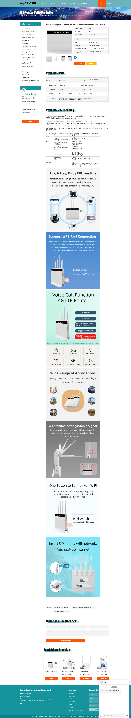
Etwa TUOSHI (54, 3)
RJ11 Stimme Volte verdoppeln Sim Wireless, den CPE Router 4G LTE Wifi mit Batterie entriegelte (103, 673)
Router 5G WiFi (25, 40)
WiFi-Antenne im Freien (28, 69)
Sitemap (71, 707)
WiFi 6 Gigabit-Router (27, 52)
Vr (90, 3)
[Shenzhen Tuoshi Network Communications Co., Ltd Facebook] (75, 57)
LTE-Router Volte (31, 15)
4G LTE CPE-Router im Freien (29, 46)
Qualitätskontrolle (73, 699)
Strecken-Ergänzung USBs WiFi (30, 49)
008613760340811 (27, 114)
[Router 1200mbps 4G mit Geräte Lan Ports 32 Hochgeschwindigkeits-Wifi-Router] (59, 40)
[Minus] (127, 682)
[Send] (127, 715)
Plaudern (102, 3)
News (70, 704)
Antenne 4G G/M (26, 77)
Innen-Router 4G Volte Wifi (50, 672)
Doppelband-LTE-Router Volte (61, 607)
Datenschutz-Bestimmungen (76, 710)
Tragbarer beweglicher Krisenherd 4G (28, 62)
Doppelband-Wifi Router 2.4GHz (61, 611)
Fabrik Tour (72, 696)
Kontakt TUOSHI (82, 3)
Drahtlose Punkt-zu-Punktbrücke (30, 80)
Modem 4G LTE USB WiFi (28, 66)
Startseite (44, 3)
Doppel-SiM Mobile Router (28, 37)
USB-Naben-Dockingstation (29, 74)
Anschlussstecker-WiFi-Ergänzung (28, 58)
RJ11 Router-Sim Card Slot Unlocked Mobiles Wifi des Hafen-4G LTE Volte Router (68, 673)
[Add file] (101, 715)
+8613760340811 (32, 116)
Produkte (63, 3)
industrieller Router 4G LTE (28, 54)
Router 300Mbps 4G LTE (28, 31)
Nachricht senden (65, 640)
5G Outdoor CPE (26, 43)
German (109, 3)
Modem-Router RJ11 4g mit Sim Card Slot (83, 607)
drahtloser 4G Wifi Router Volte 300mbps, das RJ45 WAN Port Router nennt (85, 673)
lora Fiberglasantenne (27, 72)
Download (72, 3)
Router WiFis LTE (26, 29)
